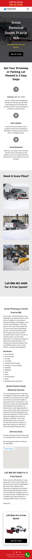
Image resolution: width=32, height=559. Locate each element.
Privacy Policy (11, 556)
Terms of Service (20, 556)
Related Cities (6, 503)
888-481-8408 (16, 4)
